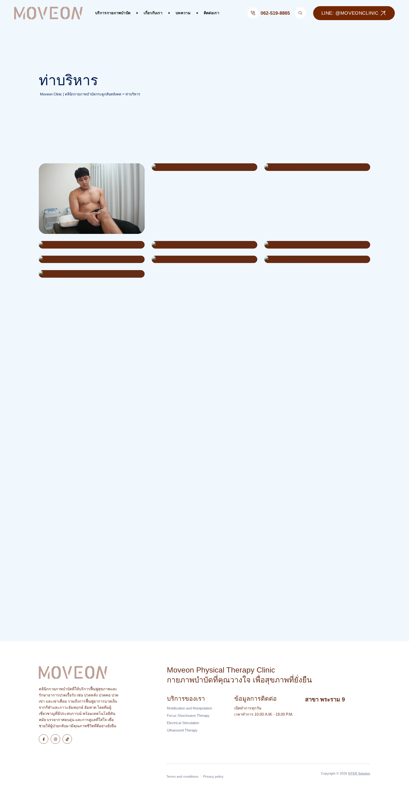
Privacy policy (213, 776)
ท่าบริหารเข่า (59, 222)
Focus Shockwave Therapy (188, 715)
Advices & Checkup (183, 259)
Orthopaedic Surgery (297, 259)
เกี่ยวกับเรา (153, 13)
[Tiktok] (67, 739)
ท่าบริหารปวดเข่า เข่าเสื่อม (78, 230)
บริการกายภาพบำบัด (112, 13)
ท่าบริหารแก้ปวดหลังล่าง (189, 167)
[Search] (300, 13)
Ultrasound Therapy (182, 730)
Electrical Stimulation (183, 723)
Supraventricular (66, 245)
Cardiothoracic (177, 245)
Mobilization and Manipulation (189, 708)
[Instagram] (55, 739)
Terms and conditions (182, 776)
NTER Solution (359, 773)
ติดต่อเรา (211, 13)
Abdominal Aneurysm (298, 167)
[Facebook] (43, 739)
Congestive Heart (67, 259)
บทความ (183, 13)
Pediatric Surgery (293, 245)
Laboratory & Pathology (75, 274)
